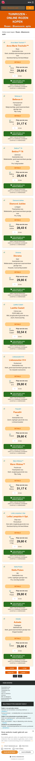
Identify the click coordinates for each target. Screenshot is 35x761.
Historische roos (5, 688)
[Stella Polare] (17, 566)
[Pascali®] (17, 409)
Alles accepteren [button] (9, 752)
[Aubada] (17, 619)
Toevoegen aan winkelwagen (18, 81)
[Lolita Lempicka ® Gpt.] (17, 513)
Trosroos (3, 692)
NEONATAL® (6, 728)
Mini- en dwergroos (6, 696)
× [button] (33, 731)
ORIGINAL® (4, 711)
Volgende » (11, 672)
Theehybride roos (5, 690)
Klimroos (3, 695)
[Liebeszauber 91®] (17, 356)
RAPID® (5, 723)
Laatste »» (24, 672)
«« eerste (11, 668)
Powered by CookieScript (17, 759)
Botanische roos (5, 700)
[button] (17, 757)
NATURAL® (10, 719)
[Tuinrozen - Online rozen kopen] (30, 8)
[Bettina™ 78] (17, 148)
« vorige (24, 668)
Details (17, 62)
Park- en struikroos (5, 693)
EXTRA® (5, 714)
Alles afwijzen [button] (26, 752)
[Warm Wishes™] (17, 461)
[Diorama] (17, 252)
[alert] (17, 745)
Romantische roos (5, 687)
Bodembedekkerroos (6, 698)
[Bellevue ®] (17, 96)
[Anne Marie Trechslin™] (17, 42)
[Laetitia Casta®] (17, 304)
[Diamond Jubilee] (17, 200)
